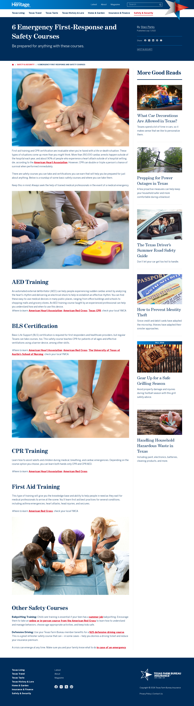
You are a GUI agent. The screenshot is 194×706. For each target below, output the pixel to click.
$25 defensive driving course (106, 632)
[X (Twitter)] (149, 40)
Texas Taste (52, 13)
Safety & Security (143, 13)
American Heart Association (50, 163)
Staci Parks (148, 27)
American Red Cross (75, 311)
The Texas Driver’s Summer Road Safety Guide (156, 250)
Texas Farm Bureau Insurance (168, 688)
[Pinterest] (157, 40)
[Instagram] (61, 686)
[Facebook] (145, 40)
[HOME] (13, 65)
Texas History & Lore (73, 13)
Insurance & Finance (119, 13)
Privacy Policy (145, 694)
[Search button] (160, 5)
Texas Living (18, 13)
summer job (96, 617)
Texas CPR (95, 311)
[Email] (161, 40)
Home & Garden (96, 13)
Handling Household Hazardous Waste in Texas (155, 445)
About (104, 5)
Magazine (115, 5)
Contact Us (158, 694)
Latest (94, 5)
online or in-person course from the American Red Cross (62, 621)
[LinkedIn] (153, 40)
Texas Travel (35, 13)
